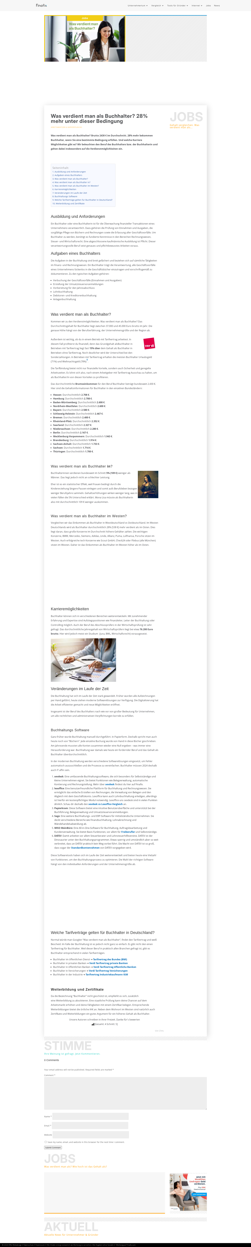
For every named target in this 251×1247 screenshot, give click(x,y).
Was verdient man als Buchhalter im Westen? (77, 185)
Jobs (208, 5)
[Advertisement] (125, 83)
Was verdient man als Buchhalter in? (72, 182)
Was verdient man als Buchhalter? (71, 178)
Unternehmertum (136, 5)
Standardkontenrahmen (85, 847)
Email (47, 1125)
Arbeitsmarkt (56, 127)
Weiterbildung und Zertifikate (70, 203)
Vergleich (156, 5)
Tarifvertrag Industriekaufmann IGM (107, 974)
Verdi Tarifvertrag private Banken (108, 963)
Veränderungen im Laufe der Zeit (71, 192)
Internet (196, 5)
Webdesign (17, 1245)
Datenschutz (29, 1245)
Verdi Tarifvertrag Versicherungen (108, 970)
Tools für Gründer (176, 5)
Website (48, 1134)
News (217, 5)
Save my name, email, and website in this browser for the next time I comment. (86, 1142)
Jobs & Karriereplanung (72, 127)
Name (48, 1116)
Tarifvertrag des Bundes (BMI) (110, 959)
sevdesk (109, 784)
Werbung (119, 1245)
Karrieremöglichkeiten (65, 189)
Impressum (40, 1245)
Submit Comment (53, 1147)
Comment (49, 1075)
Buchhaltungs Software (66, 196)
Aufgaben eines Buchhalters (68, 175)
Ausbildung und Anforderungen (70, 171)
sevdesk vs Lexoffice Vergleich (105, 804)
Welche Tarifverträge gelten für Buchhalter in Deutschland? (83, 199)
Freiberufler (128, 831)
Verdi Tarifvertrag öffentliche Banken (114, 967)
